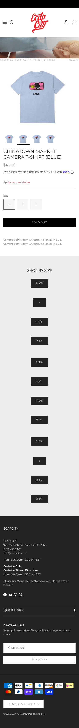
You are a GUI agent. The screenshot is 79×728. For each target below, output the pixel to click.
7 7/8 (39, 441)
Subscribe (39, 659)
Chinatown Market (18, 182)
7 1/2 (39, 381)
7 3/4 (39, 420)
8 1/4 (39, 499)
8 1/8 (39, 479)
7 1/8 (39, 321)
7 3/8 (39, 362)
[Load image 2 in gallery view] (39, 96)
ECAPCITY (17, 713)
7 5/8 (39, 400)
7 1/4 (39, 340)
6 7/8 (39, 283)
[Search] (14, 22)
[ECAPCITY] (39, 22)
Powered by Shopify (33, 713)
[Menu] (4, 22)
